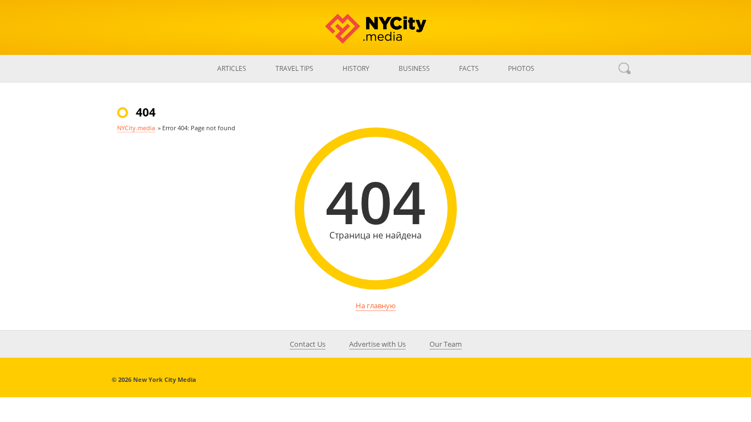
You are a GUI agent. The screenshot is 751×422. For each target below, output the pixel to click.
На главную (376, 305)
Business (414, 68)
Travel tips (294, 68)
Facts (469, 68)
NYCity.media (136, 128)
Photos (521, 68)
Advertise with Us (377, 344)
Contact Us (307, 344)
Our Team (445, 344)
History (356, 68)
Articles (231, 68)
